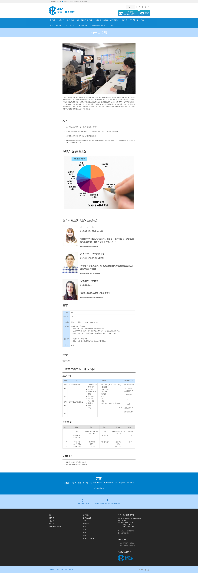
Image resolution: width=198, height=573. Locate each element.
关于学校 (52, 20)
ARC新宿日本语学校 (127, 543)
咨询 (112, 25)
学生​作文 (72, 25)
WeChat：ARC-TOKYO (126, 531)
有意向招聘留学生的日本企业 (99, 25)
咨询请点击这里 (99, 488)
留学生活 (124, 20)
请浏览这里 (66, 361)
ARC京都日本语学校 (127, 545)
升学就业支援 (134, 20)
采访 (65, 25)
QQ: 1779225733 (124, 533)
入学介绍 (61, 20)
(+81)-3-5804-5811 (55, 1)
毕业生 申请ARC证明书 (55, 526)
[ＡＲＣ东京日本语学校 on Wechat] (139, 7)
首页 (50, 515)
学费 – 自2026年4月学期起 (85, 20)
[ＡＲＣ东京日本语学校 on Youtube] (145, 7)
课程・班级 (70, 20)
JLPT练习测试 (83, 25)
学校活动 (58, 25)
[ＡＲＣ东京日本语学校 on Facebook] (136, 7)
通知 (51, 25)
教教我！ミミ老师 (88, 538)
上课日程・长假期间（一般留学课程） (107, 20)
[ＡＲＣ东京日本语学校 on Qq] (142, 7)
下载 (142, 20)
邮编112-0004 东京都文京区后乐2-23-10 (75, 1)
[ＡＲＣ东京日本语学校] (62, 10)
